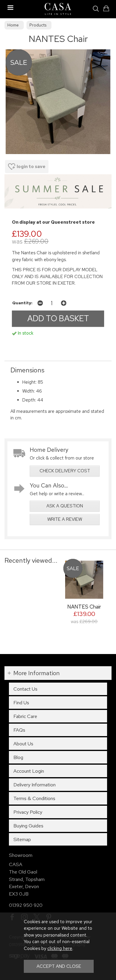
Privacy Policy (27, 812)
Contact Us (25, 689)
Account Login (28, 771)
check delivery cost (65, 471)
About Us (23, 743)
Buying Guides (28, 825)
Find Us (21, 702)
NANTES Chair (84, 606)
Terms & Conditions (34, 798)
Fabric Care (25, 716)
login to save (31, 167)
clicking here (59, 948)
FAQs (19, 730)
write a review (64, 519)
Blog (18, 757)
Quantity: (22, 302)
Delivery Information (34, 784)
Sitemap (22, 839)
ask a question (64, 506)
